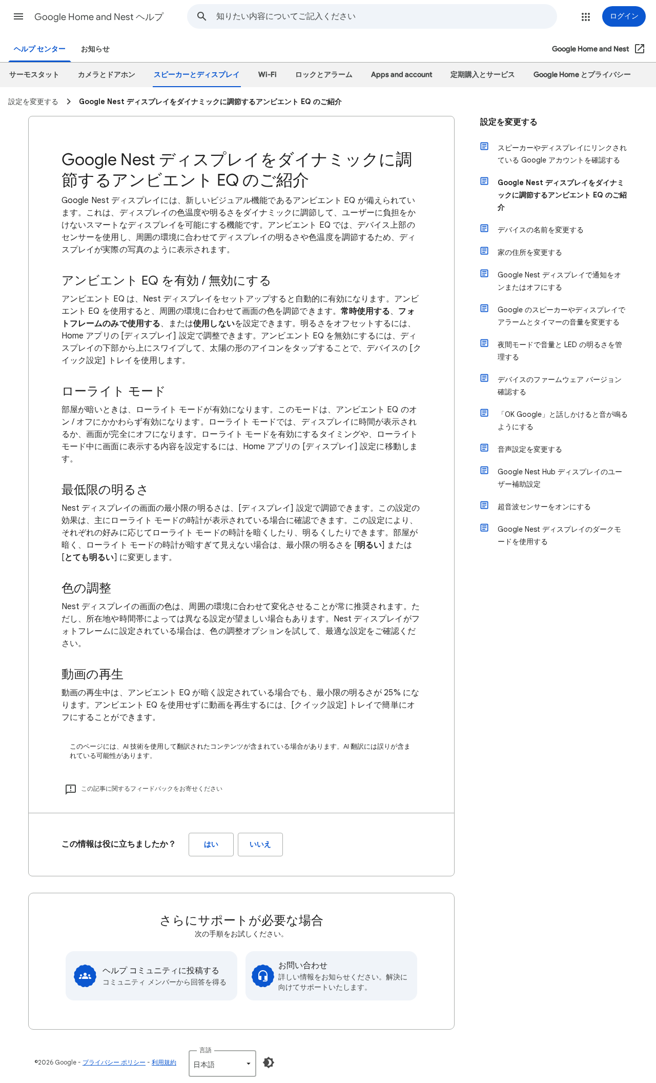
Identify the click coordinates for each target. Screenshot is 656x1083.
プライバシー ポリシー (114, 1062)
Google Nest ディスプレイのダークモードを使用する (559, 535)
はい (211, 844)
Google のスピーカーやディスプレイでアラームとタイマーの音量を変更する (561, 316)
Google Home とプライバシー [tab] (582, 74)
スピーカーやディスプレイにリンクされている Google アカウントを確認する (562, 154)
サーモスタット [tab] (34, 74)
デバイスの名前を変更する (541, 229)
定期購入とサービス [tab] (482, 74)
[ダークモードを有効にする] (268, 1062)
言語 (205, 1050)
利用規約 (164, 1062)
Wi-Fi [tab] (267, 74)
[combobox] (386, 16)
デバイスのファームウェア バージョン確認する (560, 385)
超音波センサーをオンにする (544, 506)
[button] (18, 16)
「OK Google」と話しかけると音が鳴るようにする (563, 420)
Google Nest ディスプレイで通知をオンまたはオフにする (559, 281)
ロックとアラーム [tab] (324, 74)
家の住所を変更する (530, 252)
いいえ (260, 844)
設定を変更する (509, 122)
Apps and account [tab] (401, 74)
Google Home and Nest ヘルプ (98, 17)
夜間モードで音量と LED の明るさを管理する (560, 351)
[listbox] (222, 1063)
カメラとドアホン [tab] (106, 74)
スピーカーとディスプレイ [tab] (197, 74)
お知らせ (95, 49)
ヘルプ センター (40, 49)
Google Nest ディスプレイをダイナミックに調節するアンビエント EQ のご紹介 (562, 195)
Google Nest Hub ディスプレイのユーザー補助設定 (560, 478)
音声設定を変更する (530, 449)
